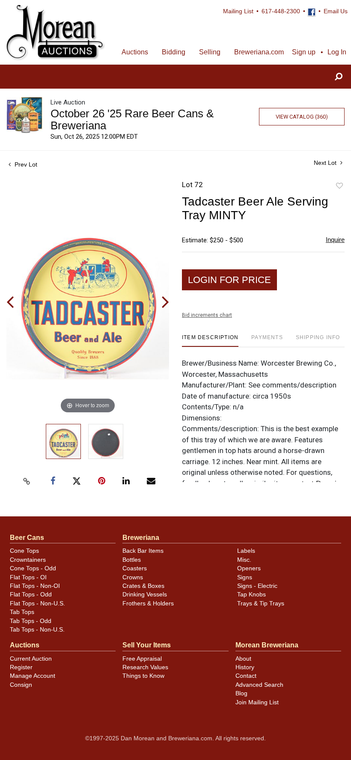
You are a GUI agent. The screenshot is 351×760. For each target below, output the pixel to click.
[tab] (210, 340)
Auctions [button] (135, 52)
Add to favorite (339, 186)
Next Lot (326, 162)
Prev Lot (25, 164)
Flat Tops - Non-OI (35, 586)
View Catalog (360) (302, 116)
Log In (336, 52)
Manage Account (32, 676)
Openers (249, 568)
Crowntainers (28, 560)
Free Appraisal (142, 659)
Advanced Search (259, 685)
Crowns (132, 577)
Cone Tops (24, 551)
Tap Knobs (251, 594)
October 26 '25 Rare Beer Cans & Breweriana (132, 119)
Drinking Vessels (144, 594)
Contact (245, 676)
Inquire (335, 239)
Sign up (303, 52)
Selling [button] (209, 52)
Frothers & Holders (148, 603)
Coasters (134, 568)
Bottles (131, 560)
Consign (21, 685)
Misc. (244, 560)
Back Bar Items (143, 551)
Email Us (336, 11)
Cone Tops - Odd (33, 568)
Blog (241, 693)
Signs (244, 577)
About (243, 659)
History (244, 667)
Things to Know (143, 676)
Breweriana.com (259, 52)
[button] (339, 77)
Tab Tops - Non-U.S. (37, 629)
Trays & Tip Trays (260, 603)
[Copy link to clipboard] (27, 481)
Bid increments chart (207, 315)
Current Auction (31, 659)
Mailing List (238, 11)
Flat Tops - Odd (31, 594)
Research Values (145, 667)
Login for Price (229, 279)
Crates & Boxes (143, 586)
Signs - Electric (257, 586)
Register (21, 667)
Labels (246, 551)
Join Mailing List (257, 702)
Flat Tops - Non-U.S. (37, 603)
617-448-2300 (281, 11)
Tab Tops (22, 612)
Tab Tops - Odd (30, 621)
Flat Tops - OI (28, 577)
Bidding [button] (173, 52)
